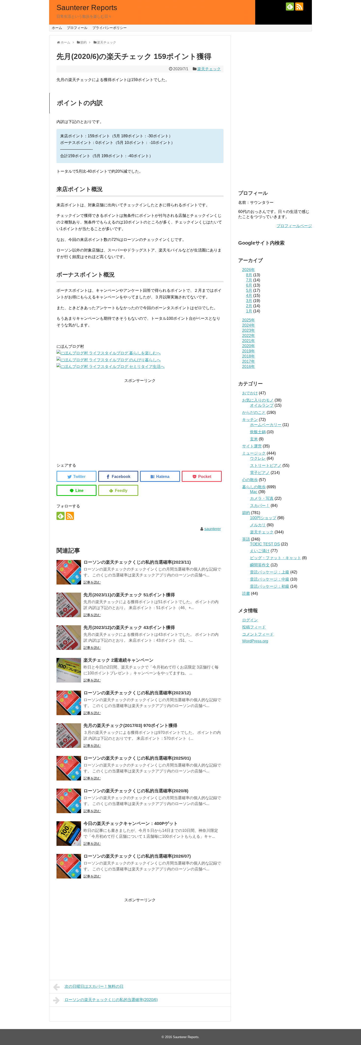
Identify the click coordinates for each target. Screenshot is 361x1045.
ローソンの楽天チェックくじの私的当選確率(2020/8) (135, 790)
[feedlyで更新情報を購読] (290, 6)
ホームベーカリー (265, 425)
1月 (249, 311)
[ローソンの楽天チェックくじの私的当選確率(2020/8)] (68, 801)
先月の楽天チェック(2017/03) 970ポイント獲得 (130, 725)
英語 (246, 539)
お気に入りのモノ (258, 400)
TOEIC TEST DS (265, 544)
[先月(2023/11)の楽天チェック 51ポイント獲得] (68, 605)
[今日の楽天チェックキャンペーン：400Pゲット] (68, 833)
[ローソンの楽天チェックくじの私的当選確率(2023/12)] (68, 703)
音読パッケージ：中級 (269, 579)
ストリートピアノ (265, 465)
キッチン (250, 420)
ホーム (57, 28)
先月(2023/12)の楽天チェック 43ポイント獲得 (129, 627)
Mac (253, 492)
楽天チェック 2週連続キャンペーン (118, 660)
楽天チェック (209, 69)
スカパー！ (260, 505)
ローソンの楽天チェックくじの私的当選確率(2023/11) (137, 562)
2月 (249, 306)
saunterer (212, 529)
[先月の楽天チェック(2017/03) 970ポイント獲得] (68, 735)
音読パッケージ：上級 (269, 572)
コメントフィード (258, 634)
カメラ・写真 (262, 498)
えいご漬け (260, 551)
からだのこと (254, 412)
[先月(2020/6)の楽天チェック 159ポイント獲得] (160, 476)
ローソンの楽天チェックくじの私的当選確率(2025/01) (137, 758)
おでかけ (250, 393)
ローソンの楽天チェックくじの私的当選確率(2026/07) (137, 856)
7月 (249, 280)
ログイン (250, 620)
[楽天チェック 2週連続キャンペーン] (68, 670)
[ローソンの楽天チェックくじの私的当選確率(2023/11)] (68, 572)
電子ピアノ (260, 473)
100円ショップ (263, 518)
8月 (249, 275)
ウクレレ (258, 458)
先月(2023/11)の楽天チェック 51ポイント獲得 (129, 594)
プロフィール (77, 28)
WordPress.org (255, 641)
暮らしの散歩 (254, 487)
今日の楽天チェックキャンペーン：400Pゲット (130, 823)
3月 (249, 301)
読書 (246, 593)
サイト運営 (252, 446)
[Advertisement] (140, 418)
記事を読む (92, 582)
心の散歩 (250, 480)
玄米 (254, 439)
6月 (249, 285)
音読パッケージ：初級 (269, 586)
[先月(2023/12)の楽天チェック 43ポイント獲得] (68, 637)
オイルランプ (262, 405)
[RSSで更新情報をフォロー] (299, 6)
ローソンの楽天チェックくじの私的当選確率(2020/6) (111, 1000)
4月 (249, 295)
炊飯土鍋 (258, 432)
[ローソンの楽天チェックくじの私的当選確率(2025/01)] (68, 768)
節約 (246, 513)
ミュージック (254, 453)
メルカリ (258, 525)
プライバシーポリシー (109, 28)
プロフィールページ (294, 226)
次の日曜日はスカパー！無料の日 (94, 986)
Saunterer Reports (86, 7)
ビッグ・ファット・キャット (275, 558)
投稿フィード (254, 627)
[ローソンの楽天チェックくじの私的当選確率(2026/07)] (68, 866)
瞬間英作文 (260, 565)
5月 (249, 290)
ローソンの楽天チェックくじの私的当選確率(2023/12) (137, 692)
